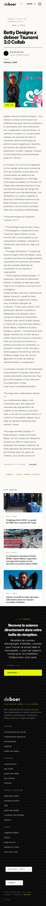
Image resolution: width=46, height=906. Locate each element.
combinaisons (10, 764)
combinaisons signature (14, 737)
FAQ (6, 805)
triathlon (8, 783)
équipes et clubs (11, 847)
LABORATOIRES (11, 833)
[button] (22, 4)
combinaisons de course (15, 732)
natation (8, 746)
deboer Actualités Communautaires (17, 20)
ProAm (7, 837)
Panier (31, 4)
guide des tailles (11, 751)
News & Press (19, 25)
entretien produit (11, 801)
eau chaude (9, 778)
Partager (33, 464)
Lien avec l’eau (11, 852)
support (7, 820)
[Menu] (40, 4)
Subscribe (13, 673)
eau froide (8, 769)
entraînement (10, 741)
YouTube (7, 899)
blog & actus (9, 842)
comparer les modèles (14, 815)
